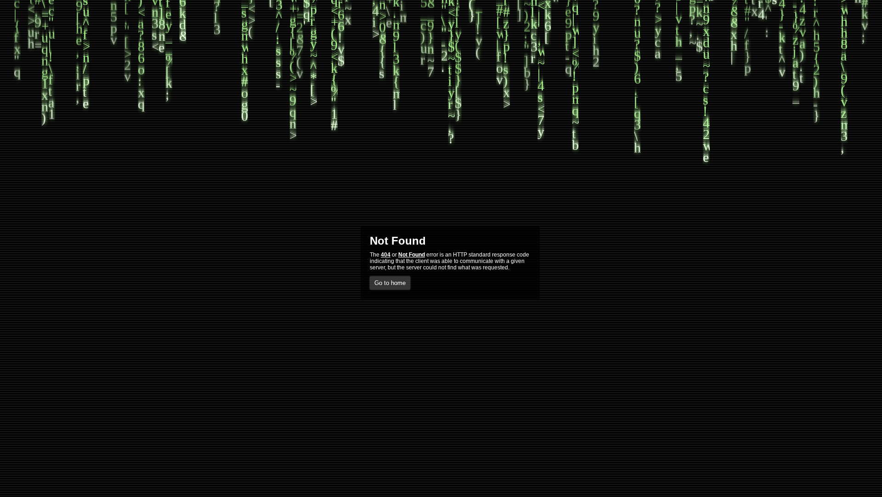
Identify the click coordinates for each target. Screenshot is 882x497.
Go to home (390, 282)
